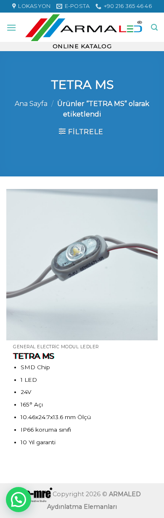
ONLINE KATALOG (82, 46)
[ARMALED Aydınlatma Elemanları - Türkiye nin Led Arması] (84, 27)
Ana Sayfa (31, 104)
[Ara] (154, 27)
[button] (18, 499)
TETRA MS (33, 356)
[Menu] (11, 27)
